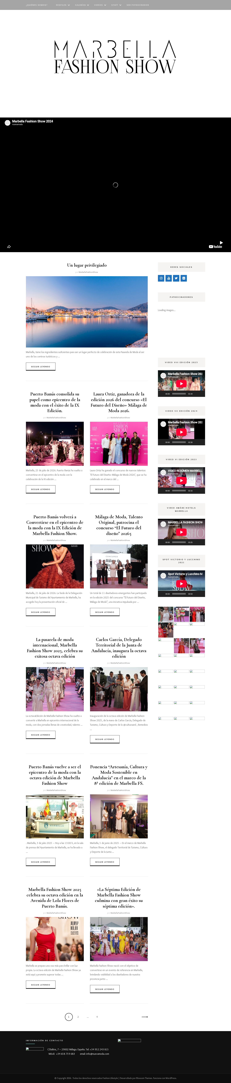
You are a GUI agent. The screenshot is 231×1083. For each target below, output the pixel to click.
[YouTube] (168, 278)
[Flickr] (184, 278)
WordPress (171, 1078)
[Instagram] (161, 278)
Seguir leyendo (40, 366)
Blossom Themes (144, 1078)
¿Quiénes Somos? (37, 5)
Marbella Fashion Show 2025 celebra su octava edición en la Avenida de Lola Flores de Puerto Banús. (55, 898)
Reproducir (221, 242)
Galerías (80, 5)
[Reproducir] (162, 393)
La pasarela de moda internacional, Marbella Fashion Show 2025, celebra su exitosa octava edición (55, 648)
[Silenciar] (196, 393)
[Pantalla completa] (201, 393)
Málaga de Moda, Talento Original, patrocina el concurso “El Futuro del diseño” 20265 (119, 525)
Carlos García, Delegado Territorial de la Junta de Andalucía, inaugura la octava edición (118, 648)
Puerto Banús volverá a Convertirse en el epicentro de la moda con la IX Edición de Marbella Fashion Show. (54, 525)
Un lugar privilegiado (87, 265)
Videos (98, 5)
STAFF (114, 5)
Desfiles (61, 5)
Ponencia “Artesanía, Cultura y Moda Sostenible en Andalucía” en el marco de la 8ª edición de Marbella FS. (118, 775)
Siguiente (144, 1017)
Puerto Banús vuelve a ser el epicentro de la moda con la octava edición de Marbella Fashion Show (55, 775)
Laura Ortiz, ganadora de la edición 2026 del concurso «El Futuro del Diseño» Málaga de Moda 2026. (119, 402)
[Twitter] (176, 278)
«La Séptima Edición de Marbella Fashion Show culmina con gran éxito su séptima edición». (119, 898)
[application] (181, 383)
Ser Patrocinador (138, 5)
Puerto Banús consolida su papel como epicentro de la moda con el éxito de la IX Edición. (55, 402)
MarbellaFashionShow (88, 272)
